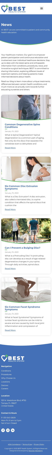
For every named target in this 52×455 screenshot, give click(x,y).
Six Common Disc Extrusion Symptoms (21, 187)
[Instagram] (8, 430)
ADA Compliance (14, 444)
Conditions (6, 371)
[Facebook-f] (3, 430)
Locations (5, 382)
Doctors (4, 385)
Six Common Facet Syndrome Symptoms (22, 308)
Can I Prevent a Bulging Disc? (22, 247)
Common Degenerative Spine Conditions (22, 125)
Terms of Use (27, 444)
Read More (10, 148)
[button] (42, 8)
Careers (4, 388)
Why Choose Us (8, 378)
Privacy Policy (39, 444)
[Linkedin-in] (13, 430)
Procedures (6, 374)
